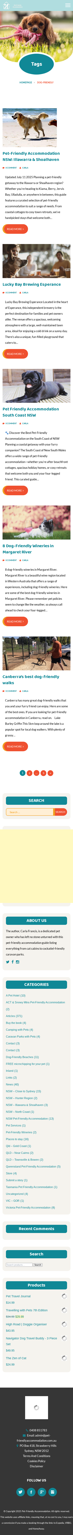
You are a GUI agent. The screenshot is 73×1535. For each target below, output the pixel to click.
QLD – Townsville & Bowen (22, 1159)
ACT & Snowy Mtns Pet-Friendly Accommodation (35, 1002)
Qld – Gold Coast (16, 1146)
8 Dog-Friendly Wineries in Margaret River (28, 549)
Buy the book (14, 1022)
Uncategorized (15, 1193)
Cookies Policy (36, 1461)
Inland (9, 1070)
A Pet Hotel (13, 995)
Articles (10, 1016)
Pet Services (13, 1125)
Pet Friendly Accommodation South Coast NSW (31, 412)
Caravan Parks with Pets (21, 1036)
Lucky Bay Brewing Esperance (32, 284)
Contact (10, 1043)
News (9, 1084)
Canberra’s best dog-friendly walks (31, 679)
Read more (14, 229)
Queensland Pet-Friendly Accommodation (31, 1166)
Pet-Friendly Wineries (19, 1132)
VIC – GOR (13, 1200)
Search (37, 1264)
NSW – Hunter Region (19, 1098)
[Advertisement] (36, 866)
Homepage (26, 82)
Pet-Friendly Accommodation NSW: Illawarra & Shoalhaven (31, 156)
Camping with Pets (17, 1029)
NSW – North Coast (18, 1111)
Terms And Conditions (36, 1456)
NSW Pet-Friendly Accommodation (27, 1118)
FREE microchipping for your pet (25, 1063)
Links (9, 1077)
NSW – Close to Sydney (20, 1091)
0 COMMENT (11, 168)
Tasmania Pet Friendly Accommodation (29, 1187)
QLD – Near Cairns (17, 1152)
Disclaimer (36, 1466)
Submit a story (14, 1180)
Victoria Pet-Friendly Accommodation (28, 1207)
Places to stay (14, 1139)
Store (9, 1173)
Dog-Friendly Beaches (19, 1057)
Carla (25, 168)
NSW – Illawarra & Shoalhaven (24, 1105)
